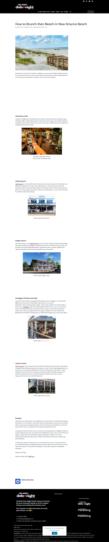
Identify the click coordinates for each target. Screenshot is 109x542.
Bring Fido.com (45, 341)
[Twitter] (86, 1)
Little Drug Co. (19, 184)
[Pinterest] (92, 1)
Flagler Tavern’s (34, 243)
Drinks (66, 11)
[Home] (15, 21)
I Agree (54, 533)
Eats (62, 11)
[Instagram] (89, 1)
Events (53, 11)
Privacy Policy (58, 494)
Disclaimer (20, 539)
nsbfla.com (31, 456)
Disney (58, 11)
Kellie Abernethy (20, 27)
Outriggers (26, 307)
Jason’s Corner (19, 366)
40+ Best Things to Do (44, 11)
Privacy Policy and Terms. (54, 530)
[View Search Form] (70, 12)
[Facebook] (83, 1)
